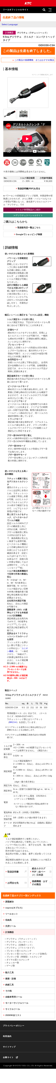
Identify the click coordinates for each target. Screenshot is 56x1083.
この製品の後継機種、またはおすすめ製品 (34, 60)
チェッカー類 (12, 962)
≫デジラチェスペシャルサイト (28, 215)
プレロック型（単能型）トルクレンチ (24, 956)
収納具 (8, 920)
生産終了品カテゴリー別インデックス (22, 895)
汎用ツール (10, 926)
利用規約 (7, 1036)
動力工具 (9, 972)
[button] (50, 10)
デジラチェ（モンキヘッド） (20, 942)
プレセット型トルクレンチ (19, 951)
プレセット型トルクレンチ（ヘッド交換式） (27, 954)
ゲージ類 (10, 965)
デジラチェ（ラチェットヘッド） (22, 939)
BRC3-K (13, 722)
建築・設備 (10, 978)
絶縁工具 (9, 984)
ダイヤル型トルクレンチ (17, 959)
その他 (8, 991)
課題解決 (9, 901)
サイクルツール (12, 1009)
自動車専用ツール (13, 997)
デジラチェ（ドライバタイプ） (21, 948)
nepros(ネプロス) (13, 908)
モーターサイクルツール (16, 1003)
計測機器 (9, 932)
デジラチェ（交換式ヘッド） (20, 945)
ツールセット (11, 914)
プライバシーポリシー (13, 1026)
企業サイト (8, 1057)
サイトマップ (9, 1047)
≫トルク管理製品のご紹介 (28, 209)
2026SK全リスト (13, 1015)
